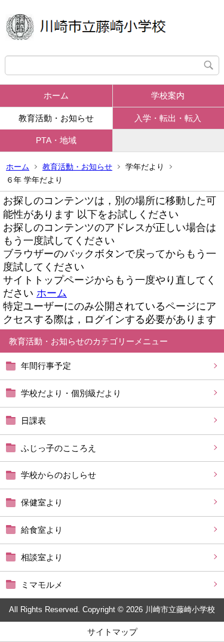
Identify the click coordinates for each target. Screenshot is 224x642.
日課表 (33, 420)
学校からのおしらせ (58, 475)
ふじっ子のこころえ (58, 448)
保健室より (42, 502)
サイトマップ (112, 632)
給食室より (42, 530)
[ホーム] (112, 28)
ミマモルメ (42, 584)
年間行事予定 (46, 366)
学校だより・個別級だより (71, 393)
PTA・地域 (56, 140)
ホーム (56, 95)
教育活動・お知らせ (56, 118)
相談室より (42, 557)
